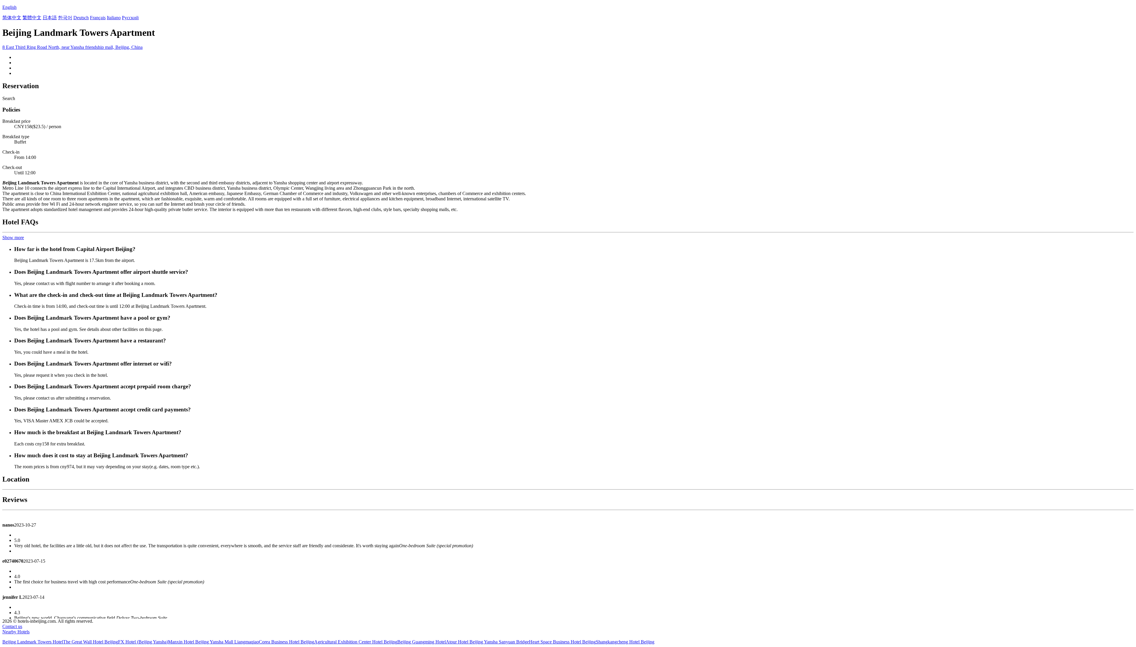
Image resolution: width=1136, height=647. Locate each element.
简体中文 (11, 17)
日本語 (50, 17)
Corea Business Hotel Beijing (286, 641)
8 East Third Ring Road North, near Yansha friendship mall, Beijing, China (72, 47)
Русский (130, 17)
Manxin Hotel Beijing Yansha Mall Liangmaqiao (213, 641)
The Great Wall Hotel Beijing (90, 641)
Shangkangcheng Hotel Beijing (625, 641)
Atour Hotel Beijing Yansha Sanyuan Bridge (487, 641)
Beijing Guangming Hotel (421, 641)
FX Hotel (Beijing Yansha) (143, 641)
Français (98, 17)
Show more (13, 237)
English (9, 7)
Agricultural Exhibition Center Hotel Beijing (355, 641)
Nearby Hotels (16, 631)
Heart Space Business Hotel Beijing (562, 641)
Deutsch (81, 17)
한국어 (65, 17)
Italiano (114, 17)
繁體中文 (31, 17)
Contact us (12, 626)
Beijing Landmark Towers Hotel (32, 641)
